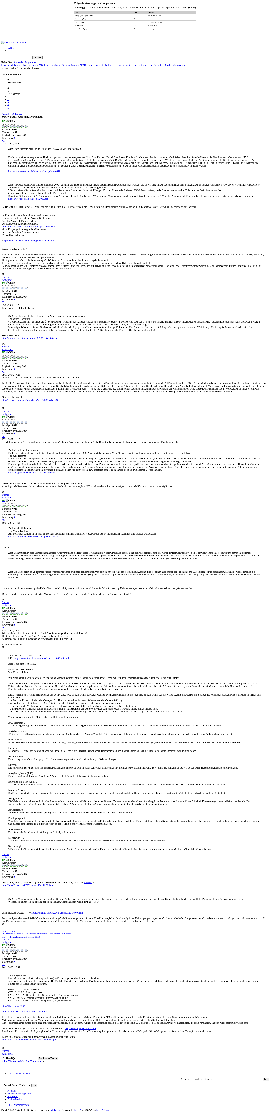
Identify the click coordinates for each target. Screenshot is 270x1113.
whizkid (88, 882)
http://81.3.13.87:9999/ (13, 1006)
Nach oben (13, 1096)
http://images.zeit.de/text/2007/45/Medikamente (31, 472)
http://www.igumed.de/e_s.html (80, 1028)
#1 (3, 140)
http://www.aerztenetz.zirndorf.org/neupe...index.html (28, 226)
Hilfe (10, 50)
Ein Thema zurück (14, 1061)
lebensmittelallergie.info (13, 65)
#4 (3, 436)
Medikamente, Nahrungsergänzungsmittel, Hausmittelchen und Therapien (126, 65)
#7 (3, 879)
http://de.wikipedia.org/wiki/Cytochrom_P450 (24, 1011)
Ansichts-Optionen (12, 114)
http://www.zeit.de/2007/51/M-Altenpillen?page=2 (33, 536)
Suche (11, 47)
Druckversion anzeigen (19, 1073)
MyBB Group (103, 1110)
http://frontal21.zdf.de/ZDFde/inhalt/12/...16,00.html (27, 885)
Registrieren (31, 62)
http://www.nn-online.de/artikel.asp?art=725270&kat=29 (30, 400)
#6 (3, 627)
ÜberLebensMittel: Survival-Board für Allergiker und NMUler (57, 65)
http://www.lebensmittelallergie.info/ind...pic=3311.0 (21, 937)
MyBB (77, 1110)
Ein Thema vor (34, 1061)
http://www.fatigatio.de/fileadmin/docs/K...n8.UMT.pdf (29, 1039)
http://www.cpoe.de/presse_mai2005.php (28, 198)
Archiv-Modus (15, 1099)
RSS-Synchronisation (18, 1104)
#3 (3, 372)
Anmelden (19, 62)
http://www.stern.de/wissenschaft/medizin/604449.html (42, 658)
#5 (3, 520)
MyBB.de (55, 1110)
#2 (3, 302)
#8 (3, 964)
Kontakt (11, 1090)
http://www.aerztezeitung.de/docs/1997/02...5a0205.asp (29, 338)
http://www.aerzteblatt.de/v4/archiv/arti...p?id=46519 (34, 171)
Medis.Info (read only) (176, 65)
